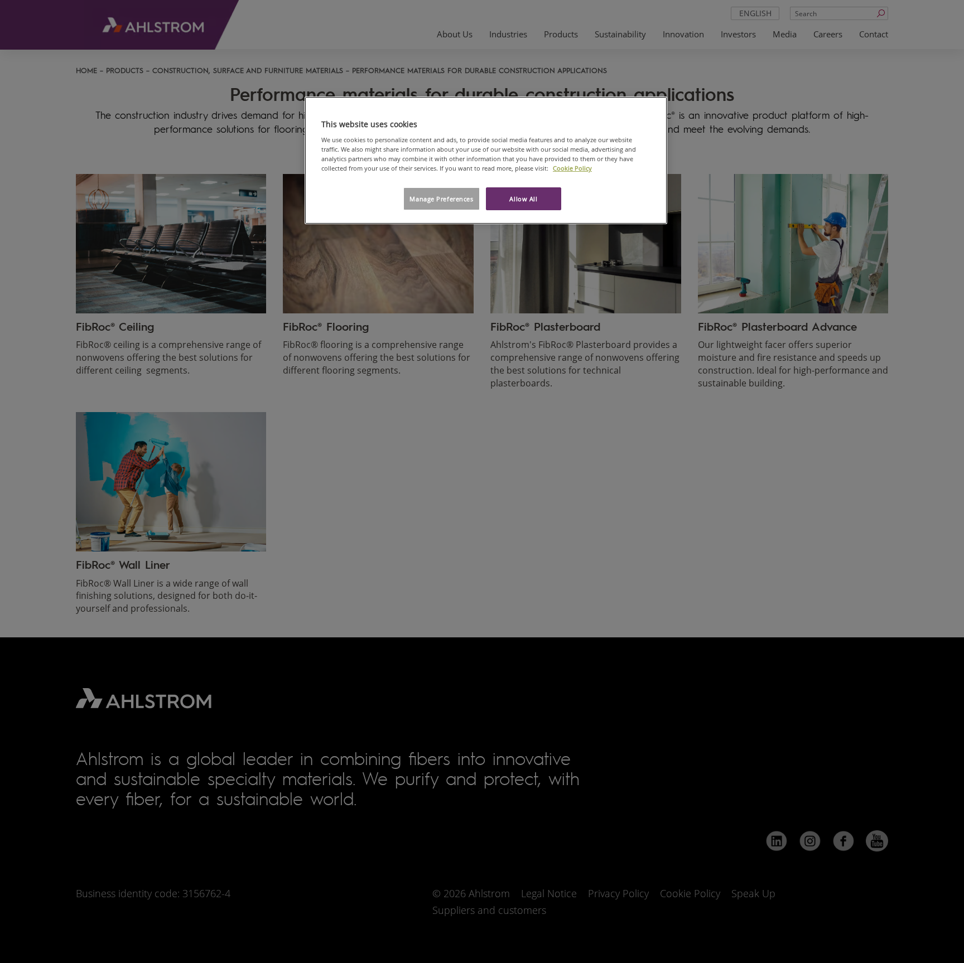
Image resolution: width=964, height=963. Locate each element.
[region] (486, 160)
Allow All (523, 199)
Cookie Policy (572, 168)
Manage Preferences (441, 199)
